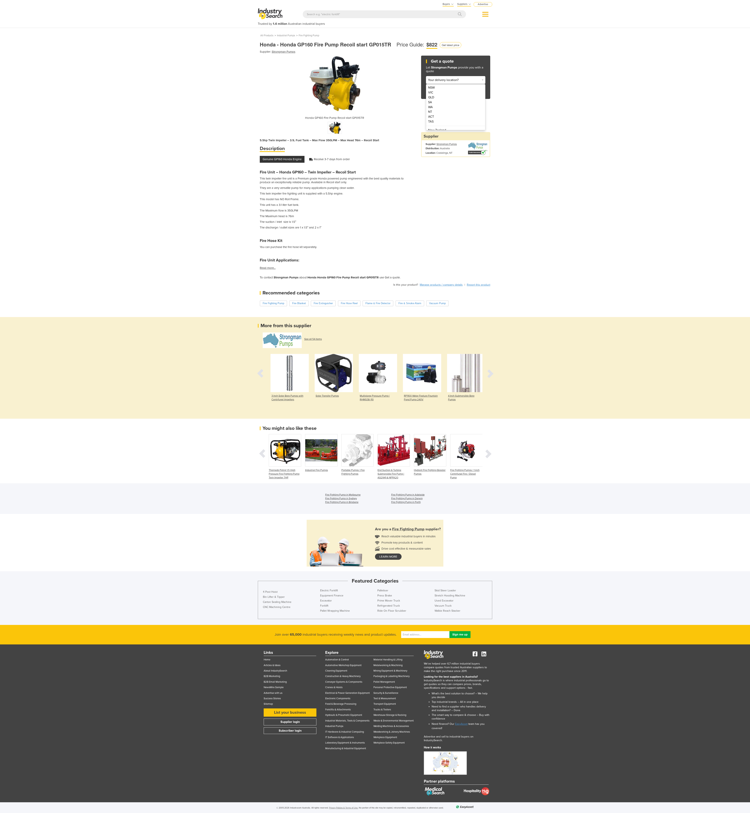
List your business (290, 712)
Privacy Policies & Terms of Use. (343, 808)
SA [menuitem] (430, 102)
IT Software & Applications (339, 737)
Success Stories (272, 698)
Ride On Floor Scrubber (391, 610)
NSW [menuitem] (431, 88)
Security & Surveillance (385, 693)
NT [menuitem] (430, 112)
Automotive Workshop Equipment (343, 665)
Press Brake (384, 595)
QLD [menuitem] (431, 97)
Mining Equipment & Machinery (390, 670)
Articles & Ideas (272, 665)
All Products (266, 35)
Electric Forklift (329, 590)
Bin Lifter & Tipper (274, 597)
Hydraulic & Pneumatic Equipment (343, 715)
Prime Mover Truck (388, 600)
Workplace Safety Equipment (389, 742)
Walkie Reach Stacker (447, 610)
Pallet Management (384, 681)
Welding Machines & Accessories (391, 726)
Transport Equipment (384, 703)
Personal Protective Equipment (390, 687)
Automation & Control (337, 659)
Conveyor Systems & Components (343, 681)
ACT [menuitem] (431, 117)
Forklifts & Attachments (338, 709)
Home (267, 659)
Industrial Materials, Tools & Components (347, 720)
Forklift (324, 605)
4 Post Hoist (270, 592)
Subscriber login (290, 731)
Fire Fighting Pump (309, 35)
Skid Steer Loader (445, 590)
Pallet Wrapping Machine (335, 610)
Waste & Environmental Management (393, 720)
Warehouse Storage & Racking (389, 715)
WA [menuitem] (430, 107)
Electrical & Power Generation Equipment (347, 693)
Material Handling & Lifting (387, 659)
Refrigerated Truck (388, 605)
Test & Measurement (384, 698)
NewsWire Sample (274, 687)
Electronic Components (337, 698)
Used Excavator (444, 600)
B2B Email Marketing (275, 681)
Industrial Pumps (286, 35)
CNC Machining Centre (276, 607)
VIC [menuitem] (430, 92)
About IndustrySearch (275, 670)
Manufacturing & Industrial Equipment (345, 748)
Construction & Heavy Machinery (343, 676)
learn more (388, 556)
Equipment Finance (331, 595)
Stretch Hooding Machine (450, 595)
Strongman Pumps (283, 51)
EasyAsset (461, 724)
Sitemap (268, 703)
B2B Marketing (272, 676)
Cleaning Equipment (336, 670)
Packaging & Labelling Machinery (391, 676)
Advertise (483, 4)
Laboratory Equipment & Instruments (345, 742)
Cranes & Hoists (334, 687)
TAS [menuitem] (431, 122)
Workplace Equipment (385, 737)
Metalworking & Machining (388, 665)
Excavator (326, 600)
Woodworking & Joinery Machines (391, 731)
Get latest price (450, 45)
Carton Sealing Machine (277, 602)
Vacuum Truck (443, 605)
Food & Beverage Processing (340, 703)
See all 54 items (313, 339)
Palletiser (382, 590)
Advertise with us (273, 693)
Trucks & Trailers (382, 709)
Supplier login (290, 722)
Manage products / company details (441, 284)
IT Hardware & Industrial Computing (344, 731)
